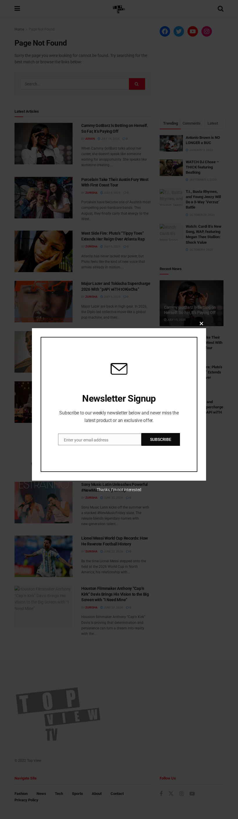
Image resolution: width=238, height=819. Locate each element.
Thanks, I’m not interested (119, 489)
